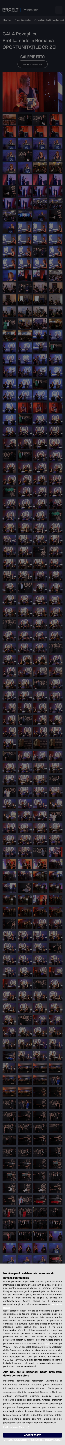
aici (47, 1343)
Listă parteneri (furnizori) (16, 1427)
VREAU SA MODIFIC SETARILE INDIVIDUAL (32, 1440)
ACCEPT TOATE (32, 1435)
